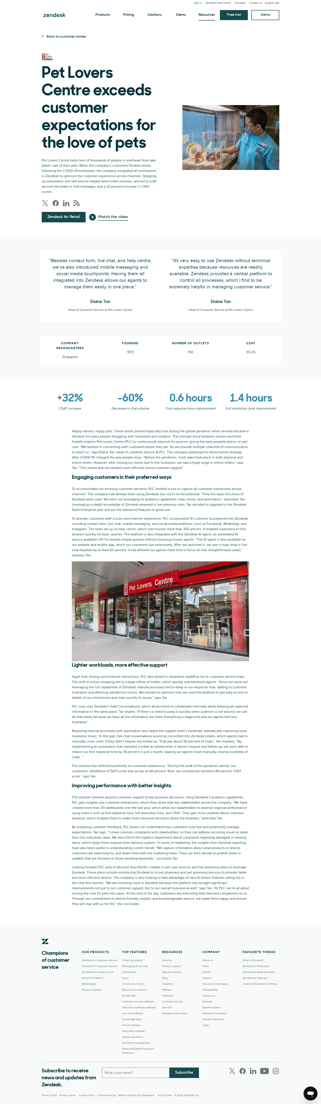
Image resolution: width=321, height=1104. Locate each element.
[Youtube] (264, 1071)
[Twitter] (232, 1071)
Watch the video (113, 217)
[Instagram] (275, 1071)
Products (102, 15)
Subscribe (184, 1073)
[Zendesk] (45, 948)
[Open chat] (311, 1094)
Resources (206, 15)
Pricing (128, 15)
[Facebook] (242, 1071)
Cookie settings (106, 1095)
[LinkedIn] (253, 1071)
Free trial (234, 15)
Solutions (155, 15)
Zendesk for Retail (63, 217)
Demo (181, 15)
